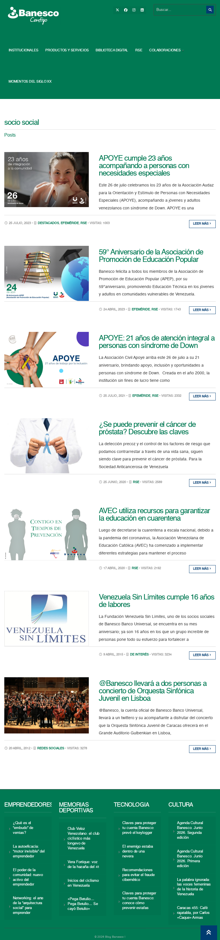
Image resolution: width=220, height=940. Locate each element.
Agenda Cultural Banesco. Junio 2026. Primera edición (190, 859)
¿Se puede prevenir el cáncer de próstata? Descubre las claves (147, 428)
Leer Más (201, 223)
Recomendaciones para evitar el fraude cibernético (138, 875)
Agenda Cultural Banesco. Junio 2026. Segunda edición (190, 830)
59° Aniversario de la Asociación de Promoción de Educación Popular (151, 256)
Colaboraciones (165, 50)
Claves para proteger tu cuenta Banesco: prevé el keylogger (139, 828)
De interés (139, 654)
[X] (117, 10)
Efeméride (70, 223)
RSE (138, 50)
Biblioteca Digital (112, 50)
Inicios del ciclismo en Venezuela (83, 883)
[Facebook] (125, 10)
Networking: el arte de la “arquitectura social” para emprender (28, 905)
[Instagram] (134, 10)
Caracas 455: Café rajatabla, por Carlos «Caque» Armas (193, 913)
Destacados (48, 223)
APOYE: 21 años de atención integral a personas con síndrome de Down (157, 342)
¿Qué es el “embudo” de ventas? (23, 828)
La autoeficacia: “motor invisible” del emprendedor (29, 851)
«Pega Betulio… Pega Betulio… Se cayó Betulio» (83, 904)
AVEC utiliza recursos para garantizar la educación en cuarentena (154, 514)
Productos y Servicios (67, 50)
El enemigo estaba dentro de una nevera (137, 851)
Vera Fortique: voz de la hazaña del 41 (83, 864)
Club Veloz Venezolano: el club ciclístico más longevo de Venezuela (83, 838)
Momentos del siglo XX (30, 81)
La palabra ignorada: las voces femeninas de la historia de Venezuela (194, 887)
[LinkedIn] (142, 10)
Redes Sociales (50, 748)
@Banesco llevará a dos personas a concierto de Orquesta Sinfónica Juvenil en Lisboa (153, 691)
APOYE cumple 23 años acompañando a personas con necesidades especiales (144, 166)
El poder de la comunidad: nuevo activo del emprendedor (28, 877)
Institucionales (23, 50)
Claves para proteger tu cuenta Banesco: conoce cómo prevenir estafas (139, 901)
